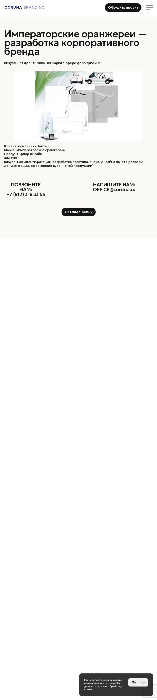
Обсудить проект (123, 7)
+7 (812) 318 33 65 (26, 194)
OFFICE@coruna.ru (114, 189)
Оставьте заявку (78, 212)
